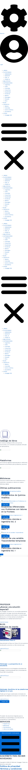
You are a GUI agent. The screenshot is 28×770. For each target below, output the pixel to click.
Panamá (7, 99)
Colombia (7, 88)
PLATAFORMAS (7, 72)
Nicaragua (7, 97)
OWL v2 (7, 77)
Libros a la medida (8, 729)
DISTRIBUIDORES (7, 83)
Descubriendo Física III (7, 640)
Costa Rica (8, 90)
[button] (14, 146)
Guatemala (8, 92)
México (7, 95)
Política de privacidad (10, 766)
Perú (6, 100)
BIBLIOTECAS (6, 81)
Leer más (5, 493)
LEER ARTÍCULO (4, 648)
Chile (6, 86)
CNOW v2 (7, 79)
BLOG (4, 102)
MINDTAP (7, 75)
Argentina (7, 84)
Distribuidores (7, 727)
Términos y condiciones (11, 769)
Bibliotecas (6, 725)
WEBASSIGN (8, 74)
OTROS (5, 113)
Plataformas (6, 723)
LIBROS (5, 70)
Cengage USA (8, 115)
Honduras (7, 93)
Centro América (9, 109)
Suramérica (8, 111)
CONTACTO (6, 104)
